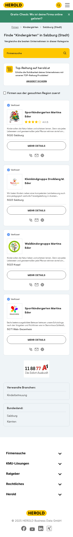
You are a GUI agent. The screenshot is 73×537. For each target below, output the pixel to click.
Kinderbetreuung (17, 395)
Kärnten (11, 421)
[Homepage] (13, 5)
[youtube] (32, 528)
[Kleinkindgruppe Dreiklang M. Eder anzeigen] (14, 181)
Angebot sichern (36, 81)
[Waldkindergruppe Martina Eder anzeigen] (14, 246)
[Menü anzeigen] (67, 5)
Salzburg (12, 415)
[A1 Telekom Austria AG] (36, 369)
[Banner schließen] (69, 14)
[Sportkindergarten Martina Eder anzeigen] (14, 117)
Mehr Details (36, 145)
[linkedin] (40, 528)
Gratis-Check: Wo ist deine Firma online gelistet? (36, 16)
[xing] (49, 528)
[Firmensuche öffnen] (59, 5)
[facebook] (23, 528)
